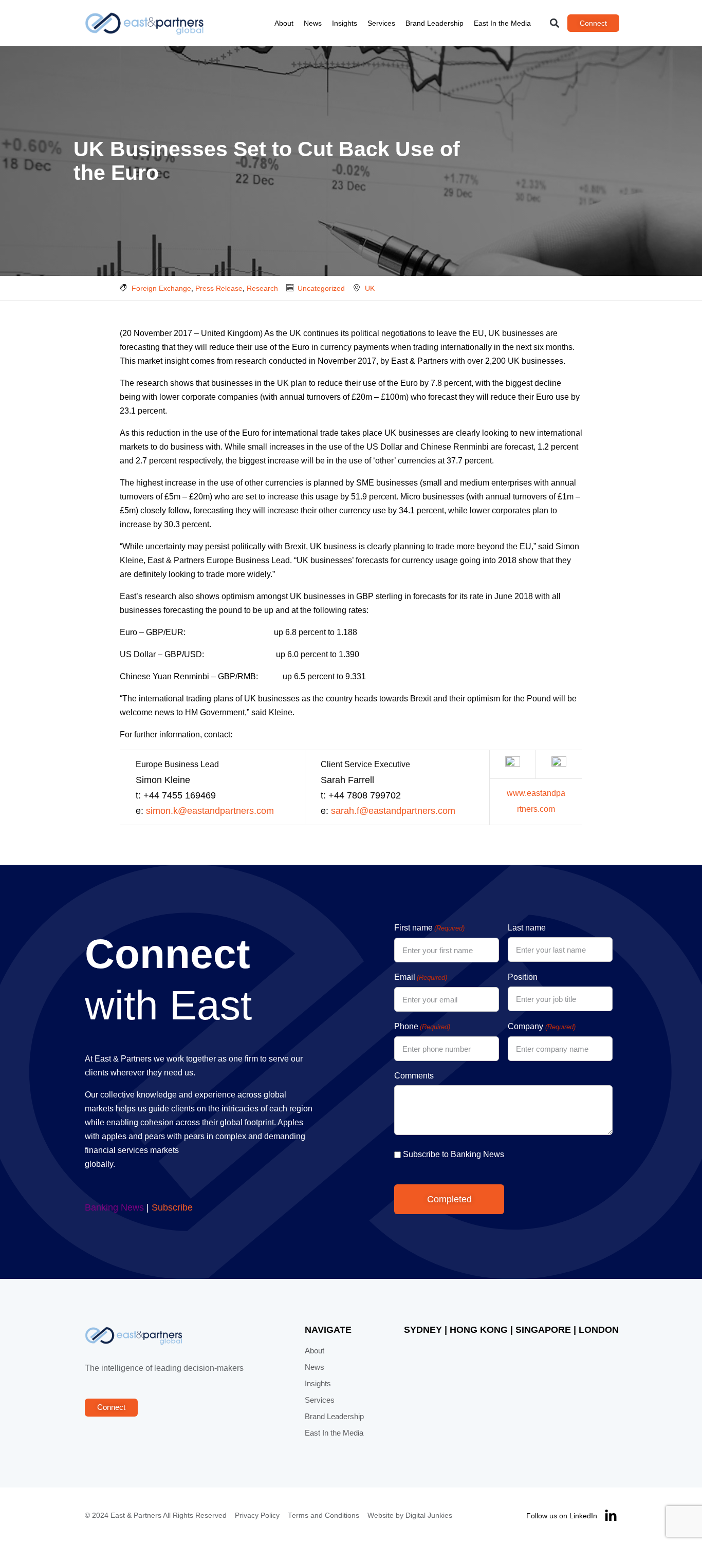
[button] (554, 23)
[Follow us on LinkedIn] (610, 1516)
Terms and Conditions (323, 1515)
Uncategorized (321, 288)
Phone (422, 1026)
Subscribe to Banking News (453, 1154)
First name (429, 927)
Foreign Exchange (161, 288)
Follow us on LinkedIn (561, 1516)
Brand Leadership (434, 23)
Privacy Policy (257, 1515)
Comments (414, 1075)
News (313, 23)
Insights (344, 23)
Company (541, 1026)
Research (262, 288)
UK (370, 288)
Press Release (219, 288)
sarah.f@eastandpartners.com (393, 811)
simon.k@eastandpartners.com (210, 811)
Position (523, 977)
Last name (527, 927)
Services (381, 23)
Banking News (114, 1207)
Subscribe (172, 1207)
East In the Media (502, 23)
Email (420, 977)
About (283, 23)
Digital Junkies (428, 1515)
